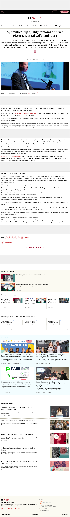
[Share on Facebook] (9, 237)
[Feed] (2, 509)
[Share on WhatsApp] (6, 237)
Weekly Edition (60, 26)
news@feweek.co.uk (45, 510)
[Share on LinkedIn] (15, 237)
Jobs (8, 26)
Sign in (55, 11)
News (3, 26)
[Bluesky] (9, 509)
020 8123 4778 (44, 508)
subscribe (64, 11)
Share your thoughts (35, 247)
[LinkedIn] (12, 509)
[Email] (18, 509)
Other (51, 26)
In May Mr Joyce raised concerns (11, 156)
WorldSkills (43, 26)
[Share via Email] (19, 237)
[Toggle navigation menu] (2, 12)
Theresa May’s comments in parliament (25, 113)
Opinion (14, 26)
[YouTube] (15, 509)
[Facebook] (6, 509)
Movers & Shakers (32, 26)
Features (21, 26)
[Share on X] (12, 237)
